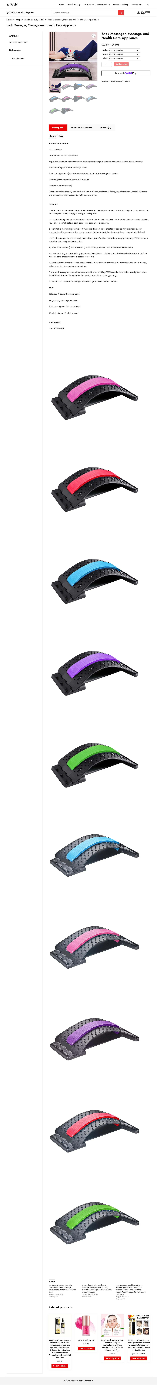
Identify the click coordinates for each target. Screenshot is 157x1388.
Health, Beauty (74, 4)
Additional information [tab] (81, 127)
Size (105, 58)
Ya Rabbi (12, 4)
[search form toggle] (148, 4)
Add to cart (121, 64)
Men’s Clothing (103, 4)
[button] (93, 36)
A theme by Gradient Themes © (78, 1380)
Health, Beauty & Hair (120, 81)
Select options (60, 1366)
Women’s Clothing (120, 4)
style (105, 54)
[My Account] (138, 12)
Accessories (136, 4)
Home (61, 4)
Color (105, 50)
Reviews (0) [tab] (105, 127)
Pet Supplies (89, 4)
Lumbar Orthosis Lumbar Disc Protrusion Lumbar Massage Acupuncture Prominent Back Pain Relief (62, 1288)
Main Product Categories (22, 12)
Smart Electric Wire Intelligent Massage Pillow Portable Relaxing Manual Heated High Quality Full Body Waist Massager (97, 1288)
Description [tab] (57, 127)
